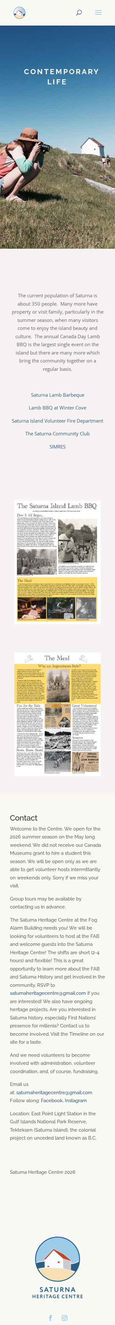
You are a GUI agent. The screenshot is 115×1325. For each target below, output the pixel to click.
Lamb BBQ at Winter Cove (57, 407)
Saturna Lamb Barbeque (57, 395)
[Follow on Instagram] (64, 1318)
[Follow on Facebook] (50, 1318)
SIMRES (57, 446)
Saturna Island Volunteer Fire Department (57, 420)
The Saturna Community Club (57, 433)
